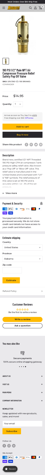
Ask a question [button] (22, 325)
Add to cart (22, 126)
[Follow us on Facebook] (4, 445)
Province (7, 253)
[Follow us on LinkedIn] (14, 445)
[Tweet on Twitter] (36, 144)
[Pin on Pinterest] (31, 144)
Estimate (11, 280)
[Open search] (30, 7)
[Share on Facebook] (26, 144)
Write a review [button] (22, 319)
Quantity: (7, 104)
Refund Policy (9, 291)
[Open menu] (3, 8)
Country (6, 242)
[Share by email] (40, 144)
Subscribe (11, 431)
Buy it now (22, 134)
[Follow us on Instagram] (9, 445)
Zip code (7, 265)
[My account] (35, 7)
